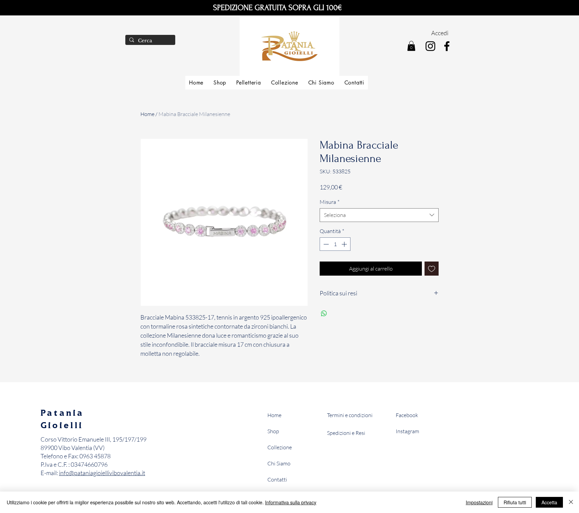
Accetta (549, 502)
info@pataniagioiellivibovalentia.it (102, 472)
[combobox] (379, 215)
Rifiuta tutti (515, 502)
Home (147, 114)
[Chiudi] (571, 502)
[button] (411, 46)
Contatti (277, 479)
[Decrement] (325, 244)
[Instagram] (430, 46)
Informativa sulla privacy (290, 502)
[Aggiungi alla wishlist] (432, 269)
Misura (329, 201)
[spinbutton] (335, 244)
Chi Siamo (279, 463)
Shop (273, 431)
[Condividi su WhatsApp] (324, 313)
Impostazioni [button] (479, 502)
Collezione (279, 447)
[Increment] (344, 244)
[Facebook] (446, 46)
